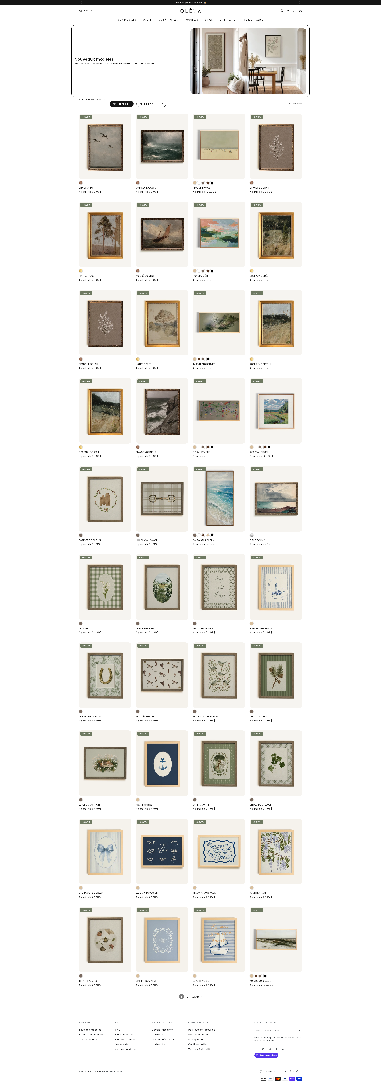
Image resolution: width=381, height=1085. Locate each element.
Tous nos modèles (90, 1030)
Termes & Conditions (201, 1049)
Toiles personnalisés (91, 1034)
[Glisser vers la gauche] (81, 2)
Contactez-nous (125, 1039)
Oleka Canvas (94, 1071)
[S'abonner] (300, 1030)
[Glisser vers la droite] (299, 2)
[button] (282, 11)
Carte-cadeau (88, 1039)
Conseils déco (124, 1034)
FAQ (118, 1030)
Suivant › (197, 996)
